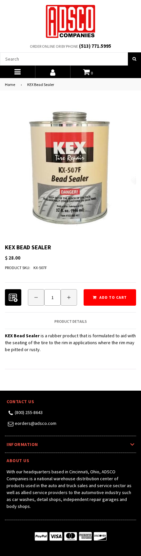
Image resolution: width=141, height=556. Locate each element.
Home (10, 84)
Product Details (70, 321)
